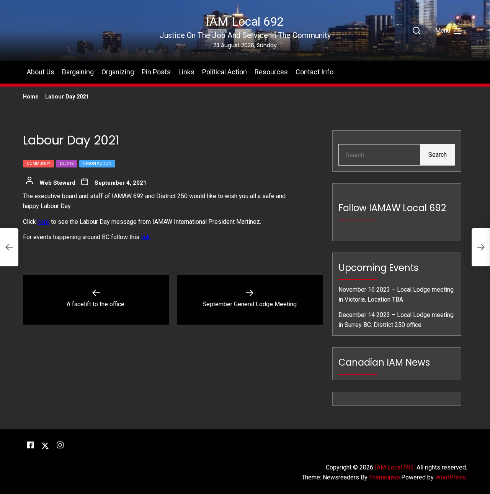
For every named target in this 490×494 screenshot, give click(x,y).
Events (67, 163)
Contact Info (314, 72)
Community (38, 163)
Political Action (224, 72)
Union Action (97, 163)
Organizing (117, 72)
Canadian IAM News (384, 362)
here (43, 221)
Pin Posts (156, 72)
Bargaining (78, 72)
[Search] (416, 30)
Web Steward (57, 182)
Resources (271, 72)
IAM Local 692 (245, 21)
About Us (40, 72)
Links (186, 72)
